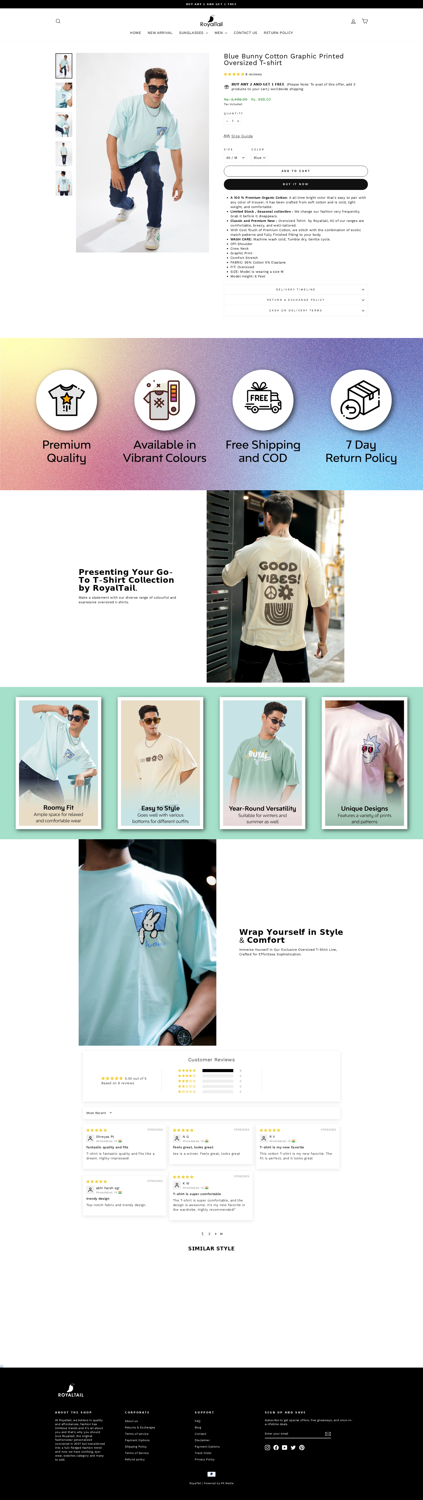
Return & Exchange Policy (296, 299)
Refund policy (135, 1459)
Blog (198, 1427)
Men (219, 33)
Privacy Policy (205, 1459)
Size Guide (242, 136)
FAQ (197, 1421)
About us (131, 1421)
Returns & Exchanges (140, 1427)
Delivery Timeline (296, 289)
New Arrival (160, 33)
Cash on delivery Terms (295, 310)
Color (257, 149)
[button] (234, 74)
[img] (96, 1130)
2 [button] (209, 1234)
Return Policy (278, 33)
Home (135, 33)
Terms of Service (137, 1453)
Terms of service (136, 1433)
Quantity (233, 113)
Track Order (203, 1453)
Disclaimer (202, 1440)
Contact (200, 1433)
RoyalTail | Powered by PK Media (211, 1483)
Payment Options (137, 1440)
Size (228, 149)
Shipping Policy (136, 1446)
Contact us (245, 33)
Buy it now (296, 184)
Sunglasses (191, 33)
